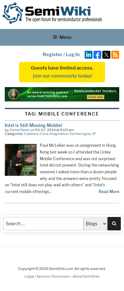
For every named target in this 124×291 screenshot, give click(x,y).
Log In (73, 54)
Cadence (31, 133)
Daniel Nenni (20, 130)
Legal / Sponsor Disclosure (47, 276)
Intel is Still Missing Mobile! (33, 125)
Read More (109, 191)
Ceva (44, 133)
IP (94, 133)
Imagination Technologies (70, 133)
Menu (65, 37)
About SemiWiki (86, 276)
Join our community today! (62, 76)
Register (52, 54)
